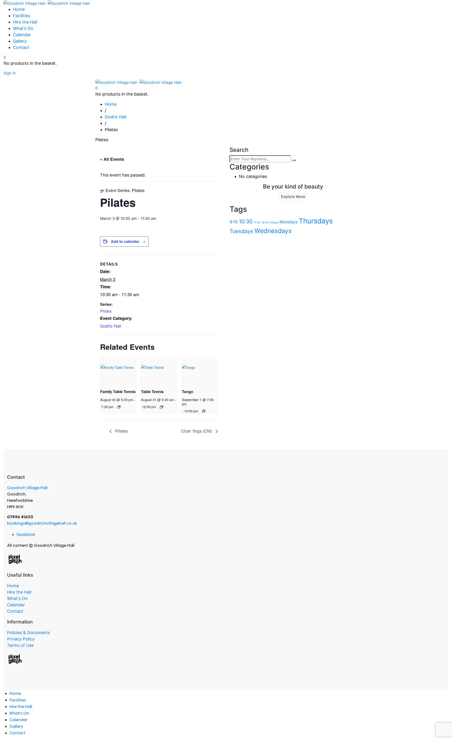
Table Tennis (152, 391)
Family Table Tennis (118, 391)
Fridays (273, 222)
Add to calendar (125, 241)
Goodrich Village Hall (27, 487)
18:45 (265, 222)
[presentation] (118, 371)
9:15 (234, 221)
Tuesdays (241, 231)
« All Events (112, 159)
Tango (187, 391)
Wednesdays (273, 230)
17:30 (257, 222)
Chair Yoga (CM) (197, 431)
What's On (17, 598)
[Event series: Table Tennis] (161, 407)
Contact (15, 611)
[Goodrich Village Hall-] (47, 2)
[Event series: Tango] (203, 411)
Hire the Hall (19, 592)
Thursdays (316, 221)
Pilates (106, 311)
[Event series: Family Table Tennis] (119, 407)
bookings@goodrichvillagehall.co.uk (42, 523)
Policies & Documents (28, 632)
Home (13, 585)
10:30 (246, 221)
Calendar (16, 604)
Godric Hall (110, 326)
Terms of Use (20, 645)
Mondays (288, 221)
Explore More (293, 196)
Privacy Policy (21, 638)
